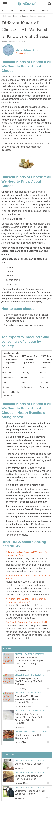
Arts (4, 10)
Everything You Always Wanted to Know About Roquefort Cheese (26, 699)
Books (23, 10)
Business (34, 10)
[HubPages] (26, 4)
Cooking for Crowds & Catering (31, 732)
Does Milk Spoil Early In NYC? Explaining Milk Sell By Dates (28, 681)
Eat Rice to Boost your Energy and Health (27, 622)
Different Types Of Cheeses (29, 764)
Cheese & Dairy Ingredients (29, 654)
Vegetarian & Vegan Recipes (30, 711)
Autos (13, 10)
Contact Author (22, 53)
